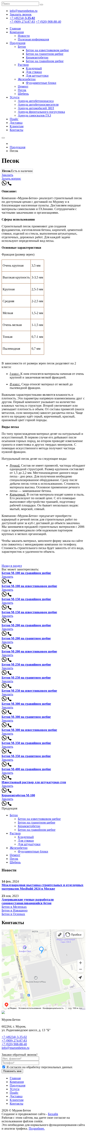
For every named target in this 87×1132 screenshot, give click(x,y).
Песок (22, 90)
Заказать (7, 175)
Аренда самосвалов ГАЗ (34, 115)
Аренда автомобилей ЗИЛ (36, 108)
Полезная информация (33, 39)
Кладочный (34, 68)
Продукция (17, 43)
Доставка (16, 122)
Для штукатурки (37, 75)
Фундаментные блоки (41, 83)
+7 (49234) (22, 18)
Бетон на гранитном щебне (44, 54)
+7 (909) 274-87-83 (22, 21)
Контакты (16, 130)
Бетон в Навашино (15, 910)
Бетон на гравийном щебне (45, 61)
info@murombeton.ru (15, 1048)
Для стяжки (34, 72)
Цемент (23, 86)
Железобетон (27, 79)
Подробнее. (37, 1128)
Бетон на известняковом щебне (47, 50)
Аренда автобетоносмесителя (38, 104)
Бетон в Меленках (14, 906)
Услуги (14, 97)
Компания (17, 32)
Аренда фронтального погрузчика (41, 111)
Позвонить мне (12, 1071)
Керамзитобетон (37, 57)
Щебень (23, 93)
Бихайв (53, 1114)
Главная (15, 28)
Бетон (22, 46)
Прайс (14, 119)
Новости (24, 35)
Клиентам (16, 126)
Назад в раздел (12, 565)
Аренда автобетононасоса (36, 101)
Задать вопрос (11, 178)
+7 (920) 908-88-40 (48, 21)
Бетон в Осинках (13, 914)
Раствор (23, 64)
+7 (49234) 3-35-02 (14, 1037)
